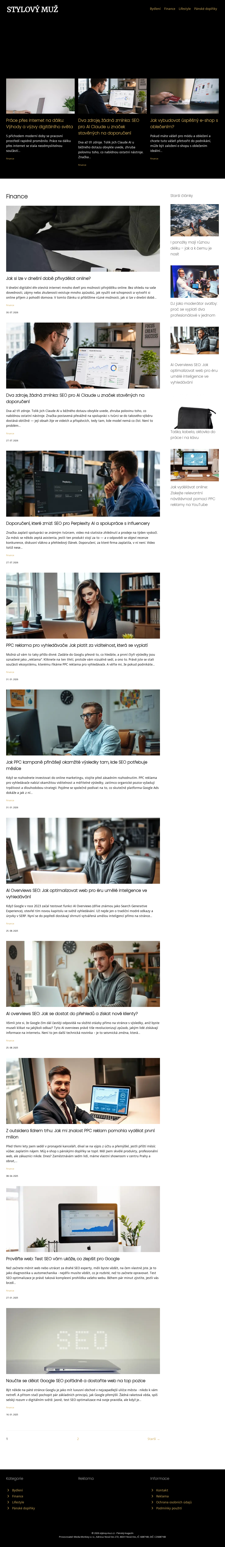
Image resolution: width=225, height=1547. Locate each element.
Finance (169, 9)
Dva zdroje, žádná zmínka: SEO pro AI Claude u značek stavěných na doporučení (108, 126)
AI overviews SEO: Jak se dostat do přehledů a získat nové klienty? (72, 1013)
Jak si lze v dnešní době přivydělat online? (48, 278)
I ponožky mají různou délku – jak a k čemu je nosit (191, 248)
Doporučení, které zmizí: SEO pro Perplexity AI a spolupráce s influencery (78, 523)
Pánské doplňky (205, 9)
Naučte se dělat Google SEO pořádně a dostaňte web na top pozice (75, 1381)
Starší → (154, 1439)
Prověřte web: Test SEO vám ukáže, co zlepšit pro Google (63, 1259)
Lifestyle (185, 9)
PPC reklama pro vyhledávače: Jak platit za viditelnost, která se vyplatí (77, 645)
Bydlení (155, 9)
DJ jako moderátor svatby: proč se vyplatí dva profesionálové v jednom (194, 309)
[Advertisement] (112, 39)
